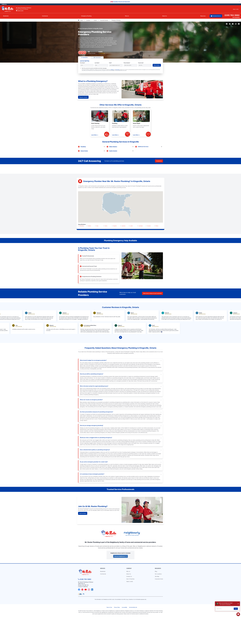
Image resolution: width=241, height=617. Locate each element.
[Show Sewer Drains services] (104, 150)
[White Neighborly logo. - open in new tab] (4, 4)
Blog (156, 571)
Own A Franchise (130, 579)
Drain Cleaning (95, 123)
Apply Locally (235, 9)
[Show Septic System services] (133, 150)
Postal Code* (141, 62)
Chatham (89, 225)
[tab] (84, 57)
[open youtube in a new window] (232, 24)
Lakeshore (123, 225)
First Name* (82, 62)
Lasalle (131, 225)
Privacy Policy (117, 607)
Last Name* (97, 62)
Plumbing (114, 123)
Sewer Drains (84, 151)
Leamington (141, 225)
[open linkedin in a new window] (238, 24)
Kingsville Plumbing (104, 20)
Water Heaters (113, 146)
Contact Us (159, 161)
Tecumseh (149, 225)
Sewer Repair (136, 123)
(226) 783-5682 (231, 15)
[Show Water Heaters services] (133, 146)
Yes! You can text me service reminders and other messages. (94, 68)
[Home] (78, 20)
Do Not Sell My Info (133, 607)
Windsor (156, 225)
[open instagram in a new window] (235, 24)
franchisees (117, 69)
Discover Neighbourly (120, 557)
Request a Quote (83, 97)
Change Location (20, 10)
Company (129, 568)
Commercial (45, 16)
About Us (164, 16)
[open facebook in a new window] (226, 24)
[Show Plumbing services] (104, 146)
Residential (5, 16)
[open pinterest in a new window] (229, 24)
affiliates (112, 69)
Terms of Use (109, 607)
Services (102, 568)
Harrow (106, 225)
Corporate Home (159, 579)
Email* (110, 62)
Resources (202, 16)
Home (81, 20)
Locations (88, 20)
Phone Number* (127, 62)
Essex (97, 225)
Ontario (95, 20)
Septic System (113, 151)
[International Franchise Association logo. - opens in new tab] (80, 594)
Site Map (157, 576)
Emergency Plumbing (86, 16)
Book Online (157, 65)
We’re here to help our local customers (152, 293)
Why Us (127, 16)
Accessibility (124, 607)
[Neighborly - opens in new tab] (84, 594)
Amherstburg (81, 225)
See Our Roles (82, 513)
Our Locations (158, 574)
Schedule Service (217, 16)
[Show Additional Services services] (161, 146)
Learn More (94, 135)
